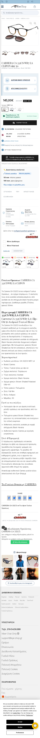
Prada (16, 600)
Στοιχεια (8, 191)
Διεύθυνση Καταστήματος (14, 651)
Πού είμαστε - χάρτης (12, 688)
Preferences (20, 732)
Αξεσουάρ (18, 251)
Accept (20, 722)
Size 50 (6, 251)
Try (17, 191)
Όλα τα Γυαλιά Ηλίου (21, 607)
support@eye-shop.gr (12, 638)
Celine (14, 604)
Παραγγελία (21, 123)
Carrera (23, 597)
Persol (17, 597)
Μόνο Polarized (13, 246)
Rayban (4, 597)
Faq (3, 692)
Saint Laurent (6, 604)
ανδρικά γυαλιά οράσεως (24, 231)
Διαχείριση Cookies (11, 673)
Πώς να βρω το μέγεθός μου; (14, 185)
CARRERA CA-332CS (25, 18)
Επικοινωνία (7, 646)
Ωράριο (5, 642)
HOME (3, 18)
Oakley (11, 597)
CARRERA (17, 18)
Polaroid (31, 597)
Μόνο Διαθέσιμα (13, 241)
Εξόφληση (8, 196)
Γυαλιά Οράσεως (7, 611)
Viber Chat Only (9, 633)
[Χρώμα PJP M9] (12, 109)
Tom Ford (30, 600)
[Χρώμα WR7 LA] (5, 109)
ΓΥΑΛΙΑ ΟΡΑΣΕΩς (10, 18)
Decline (20, 727)
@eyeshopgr (21, 552)
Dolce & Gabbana (7, 607)
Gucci (10, 600)
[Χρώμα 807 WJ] (20, 109)
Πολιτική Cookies (10, 669)
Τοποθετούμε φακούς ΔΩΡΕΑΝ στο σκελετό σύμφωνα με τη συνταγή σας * (20, 158)
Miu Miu (22, 600)
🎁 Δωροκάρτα (9, 696)
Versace (21, 604)
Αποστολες (29, 191)
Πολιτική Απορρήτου (11, 664)
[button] (36, 33)
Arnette (4, 600)
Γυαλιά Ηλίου (8, 655)
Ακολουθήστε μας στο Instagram (21, 583)
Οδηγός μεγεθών (11, 173)
